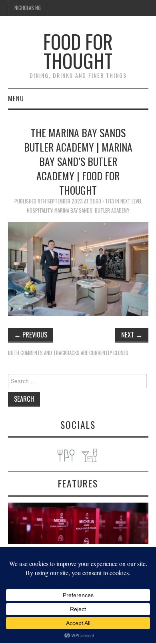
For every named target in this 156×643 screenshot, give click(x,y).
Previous (30, 334)
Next (131, 334)
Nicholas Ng (27, 8)
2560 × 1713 (102, 201)
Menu (16, 98)
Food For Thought (78, 51)
